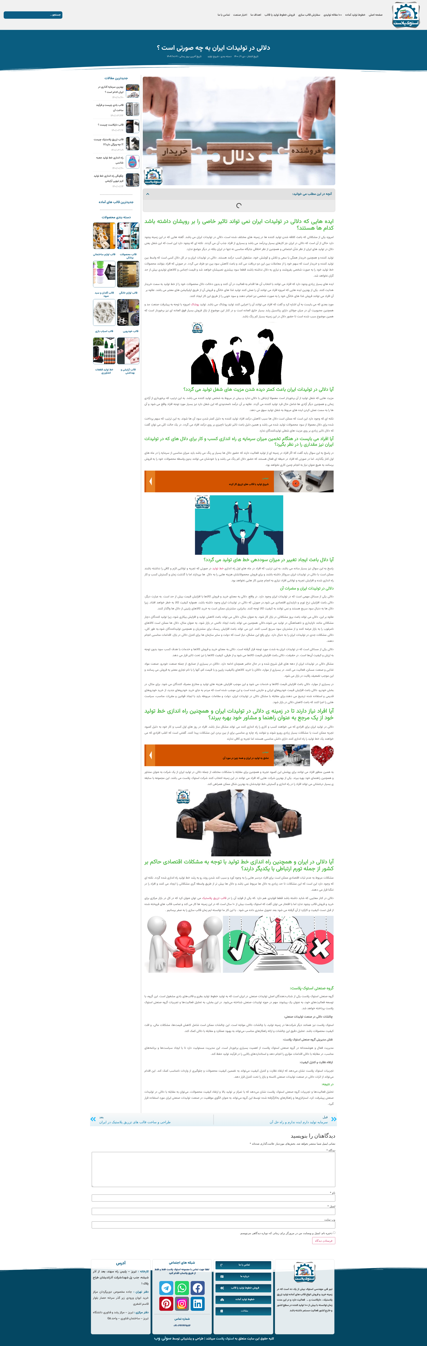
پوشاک (195, 304)
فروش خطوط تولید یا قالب (280, 15)
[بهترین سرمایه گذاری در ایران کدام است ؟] (132, 96)
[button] (147, 194)
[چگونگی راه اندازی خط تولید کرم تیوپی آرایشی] (132, 185)
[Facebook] (198, 1288)
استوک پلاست (225, 1338)
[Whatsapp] (182, 1288)
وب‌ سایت (329, 1219)
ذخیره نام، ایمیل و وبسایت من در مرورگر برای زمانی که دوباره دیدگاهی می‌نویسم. (286, 1233)
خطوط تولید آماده (355, 15)
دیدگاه (330, 1150)
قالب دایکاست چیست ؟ (110, 125)
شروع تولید (213, 56)
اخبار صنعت (240, 15)
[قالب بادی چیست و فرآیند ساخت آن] (132, 115)
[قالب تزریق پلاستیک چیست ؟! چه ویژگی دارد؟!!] (132, 149)
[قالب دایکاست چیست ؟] (132, 132)
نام (332, 1192)
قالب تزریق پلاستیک (214, 898)
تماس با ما (224, 15)
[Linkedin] (198, 1304)
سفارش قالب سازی (309, 15)
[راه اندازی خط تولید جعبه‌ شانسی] (132, 167)
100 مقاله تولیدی (333, 15)
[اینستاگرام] (182, 1304)
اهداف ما (256, 15)
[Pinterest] (166, 1304)
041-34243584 (182, 1326)
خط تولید (218, 568)
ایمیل (331, 1206)
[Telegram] (166, 1288)
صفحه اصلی (375, 15)
